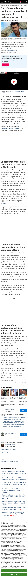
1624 (20, 529)
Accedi (25, 2)
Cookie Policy (17, 567)
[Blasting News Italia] (9, 2)
